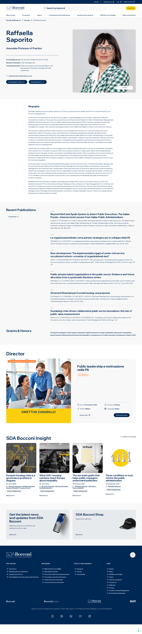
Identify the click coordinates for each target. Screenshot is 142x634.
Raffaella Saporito (28, 486)
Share (124, 88)
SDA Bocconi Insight (108, 15)
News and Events (129, 15)
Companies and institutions (59, 15)
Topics (39, 15)
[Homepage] (19, 555)
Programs (26, 15)
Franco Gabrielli (78, 488)
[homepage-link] (15, 8)
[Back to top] (133, 555)
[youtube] (80, 616)
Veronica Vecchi (25, 488)
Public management (14, 491)
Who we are (10, 15)
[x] (62, 616)
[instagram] (89, 616)
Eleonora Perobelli (12, 488)
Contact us (130, 8)
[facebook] (52, 616)
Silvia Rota (92, 486)
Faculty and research (85, 15)
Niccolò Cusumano (15, 486)
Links (108, 563)
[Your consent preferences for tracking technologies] (138, 630)
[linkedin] (71, 616)
